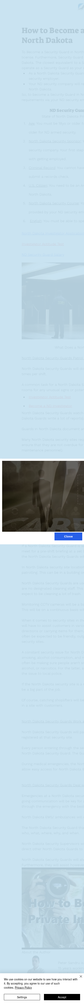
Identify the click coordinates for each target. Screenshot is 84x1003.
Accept (62, 997)
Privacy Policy (23, 987)
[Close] (78, 979)
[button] (68, 536)
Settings (22, 997)
